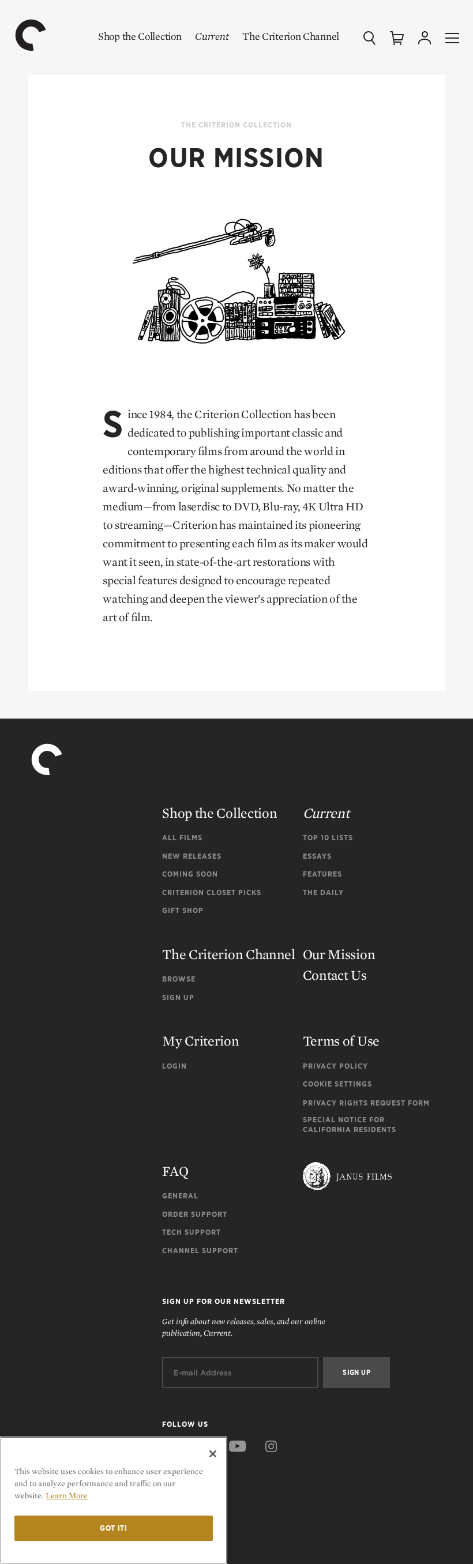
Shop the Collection (139, 36)
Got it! (113, 1528)
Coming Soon (190, 874)
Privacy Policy (335, 1066)
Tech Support (191, 1232)
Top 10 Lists (328, 837)
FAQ (175, 1171)
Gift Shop (183, 910)
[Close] (213, 1454)
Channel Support (200, 1250)
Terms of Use (341, 1041)
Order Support (194, 1214)
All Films (182, 837)
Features (322, 874)
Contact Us (335, 975)
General (180, 1195)
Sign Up (178, 997)
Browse (179, 979)
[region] (113, 1500)
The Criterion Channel (290, 36)
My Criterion (200, 1041)
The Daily (323, 892)
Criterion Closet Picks (211, 892)
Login (174, 1066)
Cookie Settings (337, 1084)
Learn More (67, 1495)
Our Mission (339, 954)
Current (211, 36)
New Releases (192, 856)
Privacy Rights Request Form (366, 1103)
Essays (317, 856)
